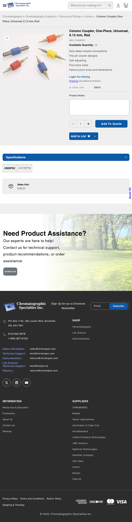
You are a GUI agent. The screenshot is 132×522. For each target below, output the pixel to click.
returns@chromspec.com (44, 370)
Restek (76, 413)
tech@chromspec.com (42, 353)
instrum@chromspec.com (44, 358)
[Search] (109, 5)
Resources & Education (15, 407)
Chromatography (12, 16)
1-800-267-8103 (18, 338)
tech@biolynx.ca (39, 366)
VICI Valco (78, 461)
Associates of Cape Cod (85, 425)
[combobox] (90, 5)
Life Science (79, 332)
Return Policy (54, 498)
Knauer (76, 473)
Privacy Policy (10, 498)
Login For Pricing (79, 76)
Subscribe (118, 306)
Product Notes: (77, 95)
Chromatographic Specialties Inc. (71, 514)
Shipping (73, 81)
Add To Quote (111, 124)
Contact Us (10, 271)
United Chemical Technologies (89, 437)
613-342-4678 (16, 333)
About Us (8, 419)
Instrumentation (81, 338)
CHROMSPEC (80, 407)
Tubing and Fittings (70, 16)
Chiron (76, 467)
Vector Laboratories (83, 419)
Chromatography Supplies (40, 16)
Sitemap (7, 431)
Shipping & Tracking (13, 505)
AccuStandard (80, 431)
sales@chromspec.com (43, 349)
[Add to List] (61, 39)
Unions (88, 16)
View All (76, 479)
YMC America (80, 443)
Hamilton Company (83, 455)
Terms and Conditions (32, 498)
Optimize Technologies (84, 449)
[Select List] (95, 136)
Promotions (9, 413)
